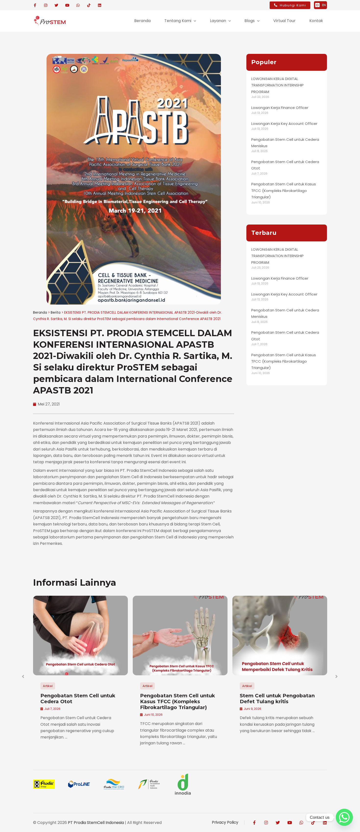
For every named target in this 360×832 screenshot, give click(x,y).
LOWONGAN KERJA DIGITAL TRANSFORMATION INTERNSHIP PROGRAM (277, 85)
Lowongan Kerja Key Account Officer (284, 123)
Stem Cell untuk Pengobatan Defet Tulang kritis (277, 698)
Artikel (48, 686)
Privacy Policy (225, 822)
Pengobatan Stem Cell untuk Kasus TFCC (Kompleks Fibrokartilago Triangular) (283, 190)
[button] (193, 21)
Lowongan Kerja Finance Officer (279, 107)
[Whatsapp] (344, 817)
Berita (55, 312)
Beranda (40, 312)
